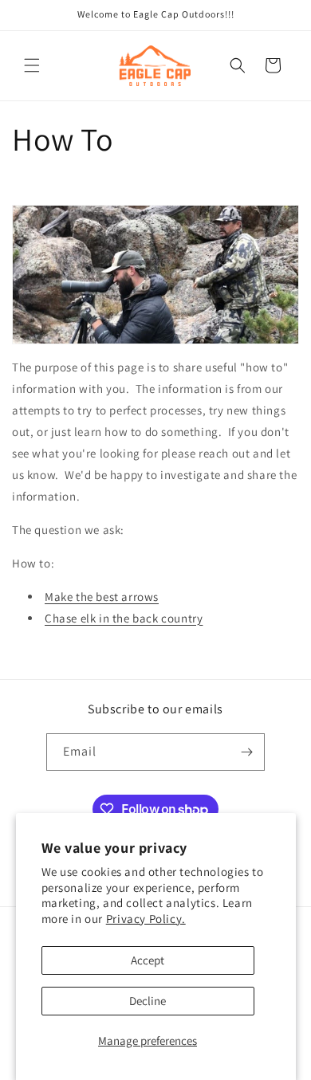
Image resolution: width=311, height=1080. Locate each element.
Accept (147, 960)
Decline (147, 1000)
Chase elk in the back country (124, 618)
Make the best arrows (102, 596)
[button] (31, 65)
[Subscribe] (246, 752)
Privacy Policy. (146, 918)
